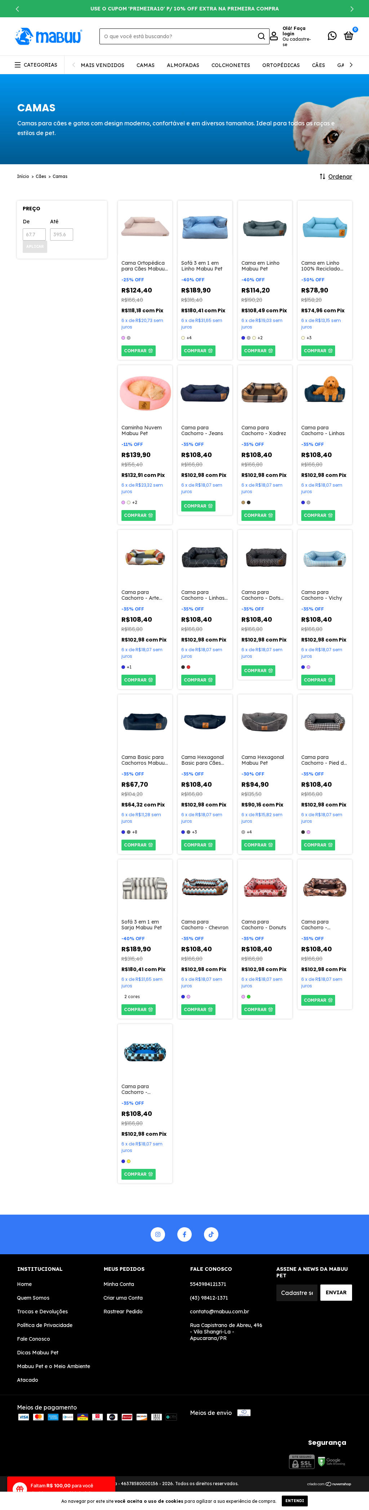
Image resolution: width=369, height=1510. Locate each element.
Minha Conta (118, 1284)
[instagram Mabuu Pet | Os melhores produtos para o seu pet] (158, 1234)
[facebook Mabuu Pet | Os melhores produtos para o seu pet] (184, 1234)
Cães (318, 65)
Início (23, 176)
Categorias (40, 65)
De (26, 221)
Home (24, 1284)
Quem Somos (33, 1298)
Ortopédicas (281, 65)
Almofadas (183, 65)
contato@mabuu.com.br (219, 1311)
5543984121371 (208, 1284)
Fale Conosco (33, 1339)
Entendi (294, 1500)
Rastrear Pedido (123, 1311)
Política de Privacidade (44, 1325)
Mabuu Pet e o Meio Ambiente (53, 1366)
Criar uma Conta (123, 1298)
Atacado (27, 1380)
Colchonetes (231, 65)
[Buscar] (261, 36)
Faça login (294, 31)
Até (54, 221)
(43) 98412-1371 (209, 1298)
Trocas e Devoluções (42, 1311)
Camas (146, 65)
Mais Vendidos (102, 65)
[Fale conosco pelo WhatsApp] (332, 37)
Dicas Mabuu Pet (37, 1352)
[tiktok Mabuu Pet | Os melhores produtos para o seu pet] (211, 1234)
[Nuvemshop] (329, 1484)
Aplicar (35, 246)
